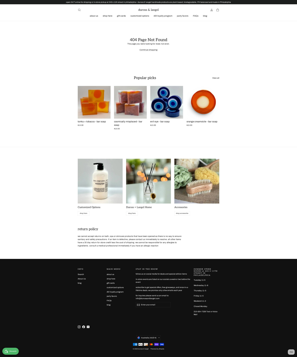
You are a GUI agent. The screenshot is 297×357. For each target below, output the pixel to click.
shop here (107, 16)
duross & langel (148, 10)
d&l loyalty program (163, 16)
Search (81, 274)
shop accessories (182, 213)
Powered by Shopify (157, 349)
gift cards (121, 16)
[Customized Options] (100, 181)
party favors (182, 16)
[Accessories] (196, 181)
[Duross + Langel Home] (148, 181)
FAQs (195, 16)
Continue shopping (148, 50)
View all (215, 78)
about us (94, 16)
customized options (140, 16)
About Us (82, 279)
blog (205, 16)
